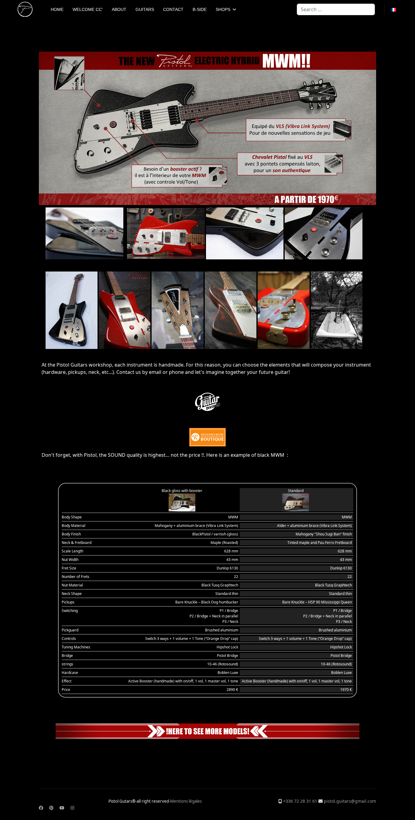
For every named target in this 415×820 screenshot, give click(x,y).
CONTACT (173, 9)
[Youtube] (62, 808)
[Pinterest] (51, 808)
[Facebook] (41, 808)
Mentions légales (186, 801)
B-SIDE (200, 9)
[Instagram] (72, 808)
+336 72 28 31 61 (300, 801)
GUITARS (144, 9)
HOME (57, 9)
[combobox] (336, 9)
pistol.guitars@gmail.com (350, 801)
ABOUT (119, 9)
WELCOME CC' (88, 9)
